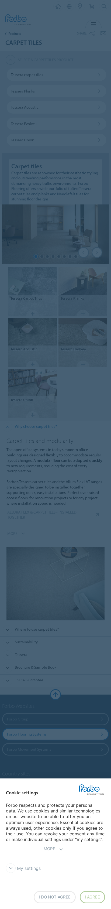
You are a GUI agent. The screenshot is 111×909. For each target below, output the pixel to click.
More (49, 848)
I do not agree (55, 897)
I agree (92, 897)
